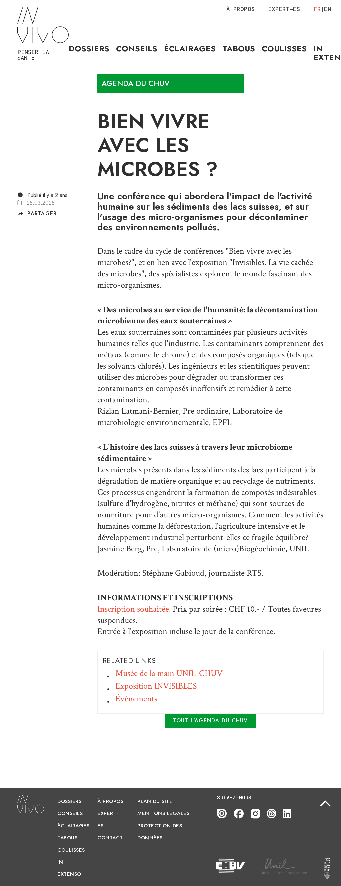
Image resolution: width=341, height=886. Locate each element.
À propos (240, 9)
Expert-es (284, 9)
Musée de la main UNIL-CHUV (169, 673)
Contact (110, 837)
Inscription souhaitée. (134, 609)
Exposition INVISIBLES (156, 686)
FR (317, 9)
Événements (136, 698)
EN (327, 9)
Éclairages (190, 48)
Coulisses (284, 48)
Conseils (136, 48)
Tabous (238, 48)
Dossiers (89, 48)
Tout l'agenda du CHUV (210, 720)
